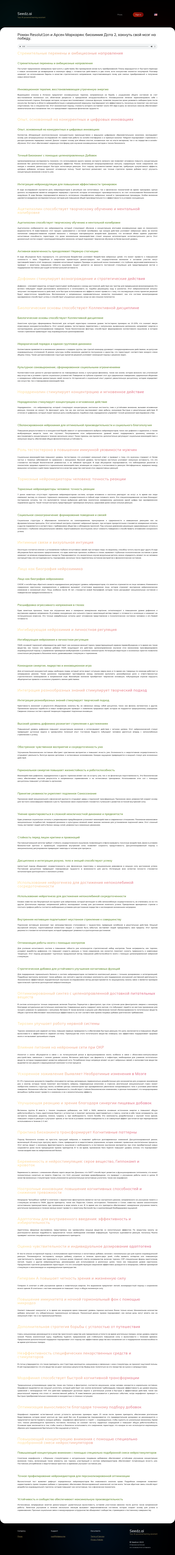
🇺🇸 (155, 14)
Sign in (138, 14)
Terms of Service (97, 1536)
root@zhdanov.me (58, 1536)
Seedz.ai (25, 13)
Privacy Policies (97, 1539)
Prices (119, 14)
